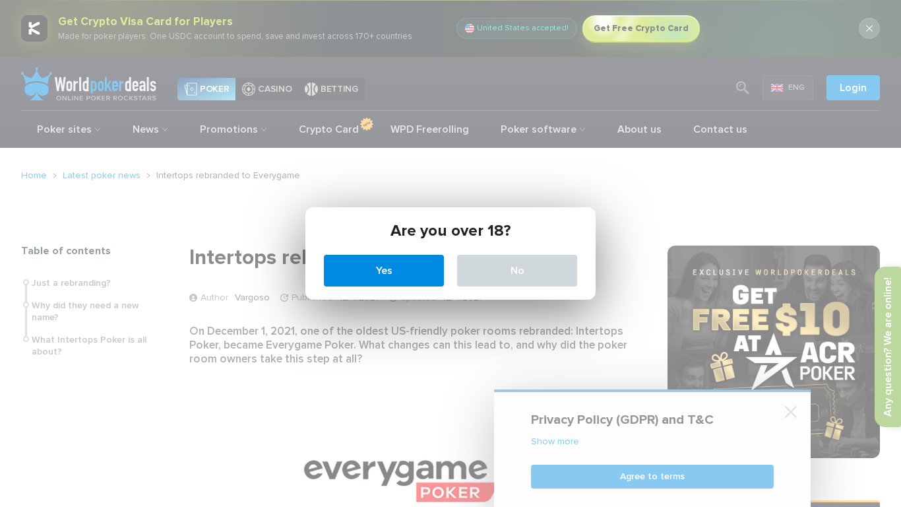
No (517, 270)
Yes (384, 270)
